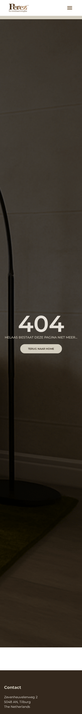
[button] (70, 8)
